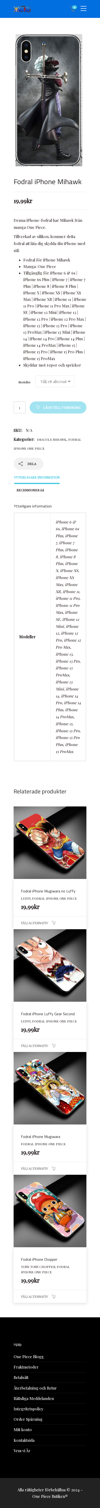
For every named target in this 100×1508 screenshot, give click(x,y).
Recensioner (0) (30, 490)
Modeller (24, 382)
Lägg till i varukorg (61, 407)
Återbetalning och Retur (35, 1388)
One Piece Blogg (29, 1356)
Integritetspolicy (28, 1408)
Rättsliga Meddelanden (34, 1398)
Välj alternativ (34, 923)
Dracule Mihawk (51, 439)
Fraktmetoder (26, 1367)
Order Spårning (28, 1419)
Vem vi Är (22, 1450)
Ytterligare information (37, 477)
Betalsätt (21, 1377)
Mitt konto (23, 1429)
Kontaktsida (24, 1440)
